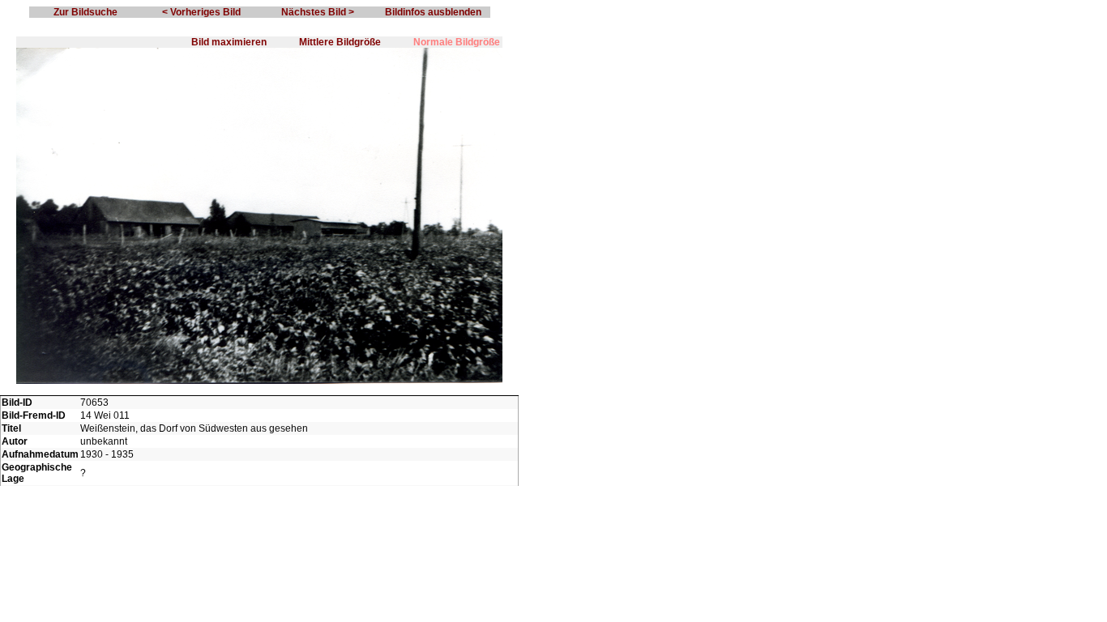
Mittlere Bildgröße (340, 42)
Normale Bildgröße (456, 42)
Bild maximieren (229, 42)
